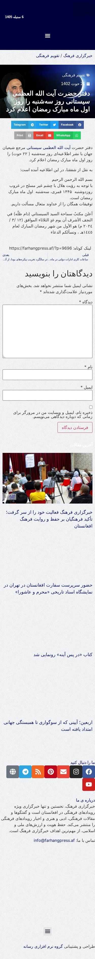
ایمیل (86, 387)
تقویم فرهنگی (47, 55)
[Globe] (12, 771)
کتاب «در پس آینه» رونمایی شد (62, 654)
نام (88, 367)
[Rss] (38, 771)
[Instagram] (76, 771)
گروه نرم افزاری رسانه (43, 946)
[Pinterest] (50, 771)
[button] (47, 35)
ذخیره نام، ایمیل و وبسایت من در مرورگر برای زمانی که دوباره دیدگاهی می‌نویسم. (52, 414)
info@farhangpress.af (54, 840)
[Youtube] (88, 784)
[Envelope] (63, 771)
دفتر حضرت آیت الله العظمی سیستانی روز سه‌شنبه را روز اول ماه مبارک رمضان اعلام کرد (48, 101)
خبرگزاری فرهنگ (77, 55)
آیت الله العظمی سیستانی (49, 147)
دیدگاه (85, 302)
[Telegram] (25, 771)
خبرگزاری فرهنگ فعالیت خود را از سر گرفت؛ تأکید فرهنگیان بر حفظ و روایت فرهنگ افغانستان (49, 519)
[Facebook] (88, 771)
